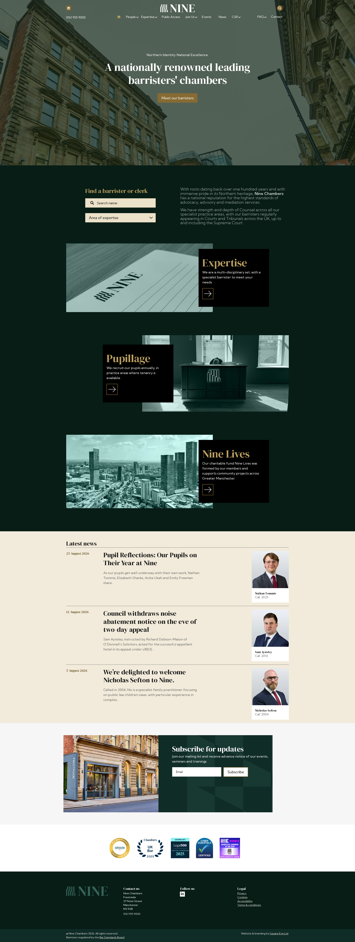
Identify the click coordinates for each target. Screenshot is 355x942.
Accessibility (245, 901)
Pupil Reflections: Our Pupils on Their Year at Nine (150, 559)
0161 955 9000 (76, 17)
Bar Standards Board (111, 937)
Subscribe (235, 772)
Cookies (242, 897)
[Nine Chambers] (177, 8)
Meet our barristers (178, 98)
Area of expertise (104, 217)
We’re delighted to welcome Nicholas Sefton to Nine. (144, 676)
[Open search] (280, 7)
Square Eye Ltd (279, 933)
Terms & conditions (249, 905)
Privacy (241, 893)
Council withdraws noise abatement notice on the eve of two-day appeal (149, 621)
